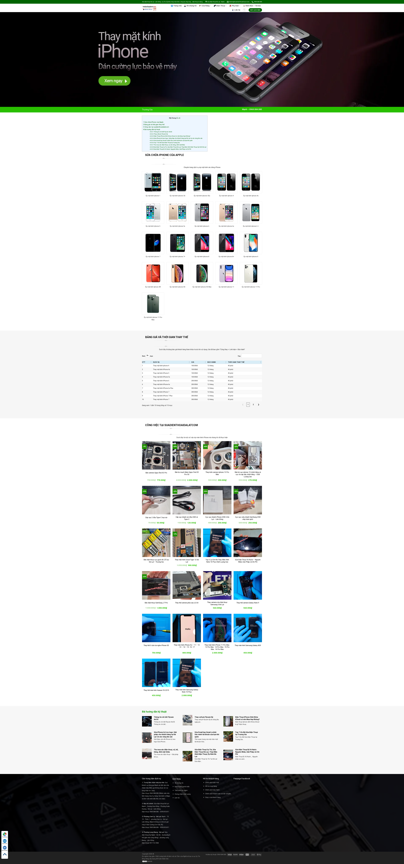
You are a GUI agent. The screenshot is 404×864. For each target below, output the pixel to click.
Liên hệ (237, 10)
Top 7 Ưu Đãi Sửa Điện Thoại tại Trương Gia (165, 142)
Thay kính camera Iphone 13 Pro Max (217, 473)
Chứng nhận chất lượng (183, 794)
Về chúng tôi (192, 6)
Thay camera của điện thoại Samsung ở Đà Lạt (217, 603)
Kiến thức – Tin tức (253, 6)
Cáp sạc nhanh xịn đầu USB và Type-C (187, 518)
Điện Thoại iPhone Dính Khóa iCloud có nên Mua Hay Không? (170, 136)
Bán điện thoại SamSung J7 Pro (156, 603)
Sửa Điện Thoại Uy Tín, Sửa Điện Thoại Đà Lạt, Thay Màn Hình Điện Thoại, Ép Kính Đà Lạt (178, 147)
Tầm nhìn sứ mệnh (181, 790)
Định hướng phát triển (182, 787)
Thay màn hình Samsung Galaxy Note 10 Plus (186, 691)
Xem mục (147, 356)
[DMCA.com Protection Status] (147, 861)
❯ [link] (258, 405)
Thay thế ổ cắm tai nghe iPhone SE (156, 645)
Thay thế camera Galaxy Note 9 (248, 603)
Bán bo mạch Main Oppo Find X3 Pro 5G (187, 473)
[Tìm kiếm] (244, 10)
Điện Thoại (220, 6)
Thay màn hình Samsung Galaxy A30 (248, 645)
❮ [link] (242, 405)
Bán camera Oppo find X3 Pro (156, 473)
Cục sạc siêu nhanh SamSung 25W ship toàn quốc (247, 518)
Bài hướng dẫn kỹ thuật (151, 129)
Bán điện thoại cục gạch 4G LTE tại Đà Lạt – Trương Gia (156, 561)
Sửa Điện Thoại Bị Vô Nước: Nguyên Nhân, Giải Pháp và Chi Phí (170, 149)
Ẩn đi (178, 118)
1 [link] (248, 405)
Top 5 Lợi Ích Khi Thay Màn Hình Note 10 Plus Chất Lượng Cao (217, 561)
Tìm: (239, 356)
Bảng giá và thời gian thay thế (153, 124)
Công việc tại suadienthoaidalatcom (156, 127)
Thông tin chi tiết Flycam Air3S (161, 132)
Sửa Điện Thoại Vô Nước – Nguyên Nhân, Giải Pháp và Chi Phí (247, 561)
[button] (151, 362)
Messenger (5, 850)
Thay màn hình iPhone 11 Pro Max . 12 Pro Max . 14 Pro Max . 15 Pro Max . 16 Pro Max (217, 647)
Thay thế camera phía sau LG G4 (186, 603)
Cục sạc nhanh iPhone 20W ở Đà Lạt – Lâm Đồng (217, 518)
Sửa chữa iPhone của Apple (153, 122)
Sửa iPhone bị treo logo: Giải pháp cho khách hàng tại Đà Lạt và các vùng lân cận (176, 138)
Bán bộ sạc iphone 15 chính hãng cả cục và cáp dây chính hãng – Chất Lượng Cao (248, 474)
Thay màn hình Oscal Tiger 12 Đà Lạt (187, 561)
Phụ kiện (235, 6)
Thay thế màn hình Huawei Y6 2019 (156, 690)
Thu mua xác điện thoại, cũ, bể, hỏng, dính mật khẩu (167, 145)
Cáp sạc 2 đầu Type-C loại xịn (156, 517)
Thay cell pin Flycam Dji (159, 134)
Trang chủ (177, 6)
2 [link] (253, 405)
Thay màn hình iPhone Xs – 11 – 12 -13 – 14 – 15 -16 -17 (187, 646)
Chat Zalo (4, 843)
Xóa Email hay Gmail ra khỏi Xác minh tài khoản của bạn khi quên (171, 140)
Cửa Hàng (206, 6)
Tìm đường (4, 837)
